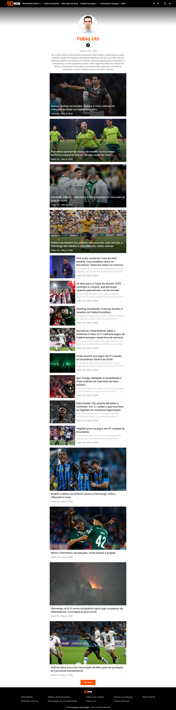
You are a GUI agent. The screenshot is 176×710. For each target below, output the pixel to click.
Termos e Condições (123, 697)
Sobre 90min (27, 697)
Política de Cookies (95, 697)
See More (88, 682)
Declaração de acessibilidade (62, 701)
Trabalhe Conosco (29, 701)
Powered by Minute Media (80, 707)
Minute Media (148, 697)
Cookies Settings (121, 701)
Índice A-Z (91, 701)
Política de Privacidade (59, 697)
